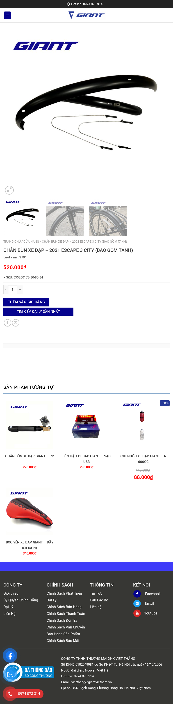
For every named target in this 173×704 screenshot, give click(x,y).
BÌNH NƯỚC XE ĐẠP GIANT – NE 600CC (143, 459)
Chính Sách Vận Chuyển (66, 627)
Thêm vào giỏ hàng (26, 302)
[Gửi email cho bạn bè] (15, 323)
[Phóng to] (9, 190)
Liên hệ (95, 607)
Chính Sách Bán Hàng (64, 607)
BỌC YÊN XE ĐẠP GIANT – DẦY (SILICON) (29, 545)
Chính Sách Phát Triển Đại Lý (64, 596)
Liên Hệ (9, 614)
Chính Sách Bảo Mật (63, 641)
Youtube (150, 613)
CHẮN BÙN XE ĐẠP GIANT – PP (29, 456)
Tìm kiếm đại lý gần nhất (38, 312)
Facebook (152, 594)
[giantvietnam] (86, 15)
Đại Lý (8, 607)
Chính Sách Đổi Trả (62, 620)
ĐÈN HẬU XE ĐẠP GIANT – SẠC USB (86, 459)
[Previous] (12, 112)
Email (149, 603)
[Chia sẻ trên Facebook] (7, 323)
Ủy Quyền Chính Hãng (20, 600)
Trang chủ (12, 241)
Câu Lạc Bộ (99, 600)
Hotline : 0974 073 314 (86, 4)
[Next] (161, 112)
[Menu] (7, 15)
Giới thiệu (10, 593)
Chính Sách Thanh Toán (66, 614)
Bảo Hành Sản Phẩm (63, 634)
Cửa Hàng (31, 241)
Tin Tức (96, 593)
